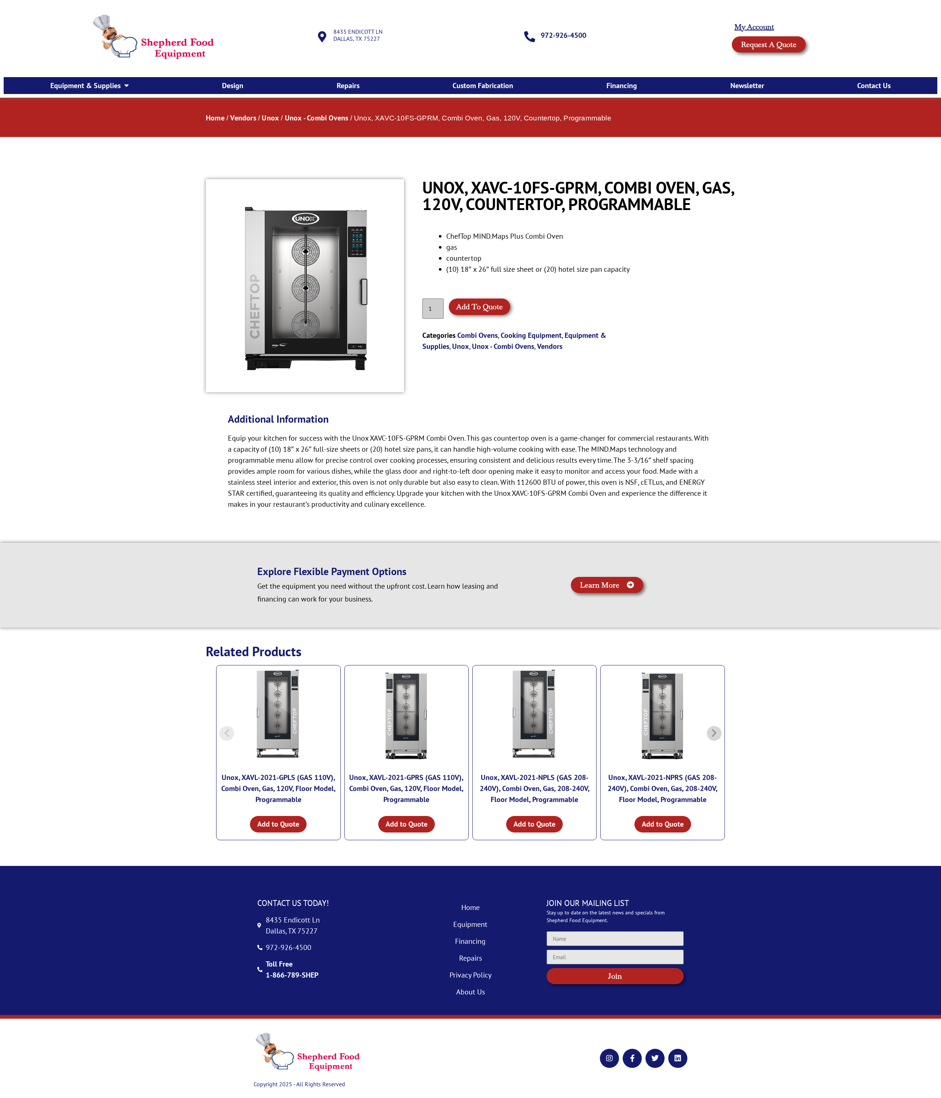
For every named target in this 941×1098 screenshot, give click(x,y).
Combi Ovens (477, 335)
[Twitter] (655, 1058)
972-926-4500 (563, 35)
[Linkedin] (677, 1058)
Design (232, 85)
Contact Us (874, 85)
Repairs (348, 85)
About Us (470, 992)
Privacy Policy (470, 975)
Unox (270, 118)
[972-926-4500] (529, 36)
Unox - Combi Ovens (316, 118)
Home (215, 118)
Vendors (243, 118)
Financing (622, 85)
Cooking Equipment (531, 335)
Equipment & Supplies (85, 85)
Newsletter (747, 85)
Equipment (470, 924)
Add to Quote (479, 306)
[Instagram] (609, 1058)
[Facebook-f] (632, 1058)
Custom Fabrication (482, 85)
